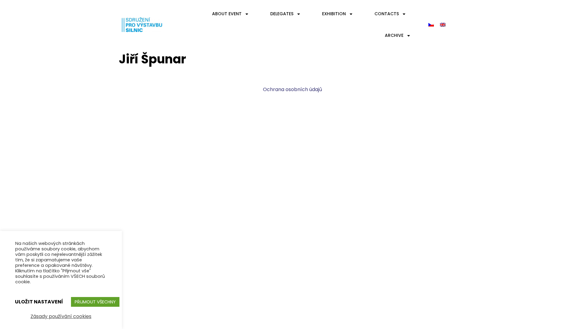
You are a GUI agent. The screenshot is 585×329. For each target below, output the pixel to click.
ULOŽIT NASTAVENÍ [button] (39, 301)
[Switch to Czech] (431, 25)
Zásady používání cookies (60, 316)
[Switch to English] (442, 25)
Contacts (386, 14)
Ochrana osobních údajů (292, 89)
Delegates (281, 14)
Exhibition (334, 14)
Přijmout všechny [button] (95, 302)
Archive (394, 35)
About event (227, 14)
